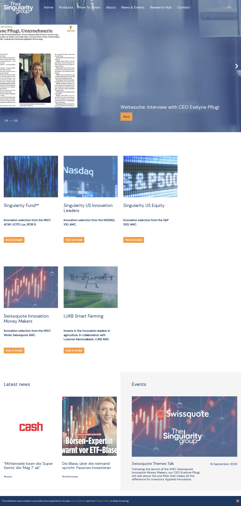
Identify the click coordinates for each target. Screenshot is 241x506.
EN (223, 7)
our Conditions (78, 500)
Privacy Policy (102, 500)
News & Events (132, 7)
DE (229, 7)
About (111, 7)
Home (48, 7)
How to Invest (89, 7)
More (126, 116)
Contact (183, 7)
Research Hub (161, 7)
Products (66, 7)
